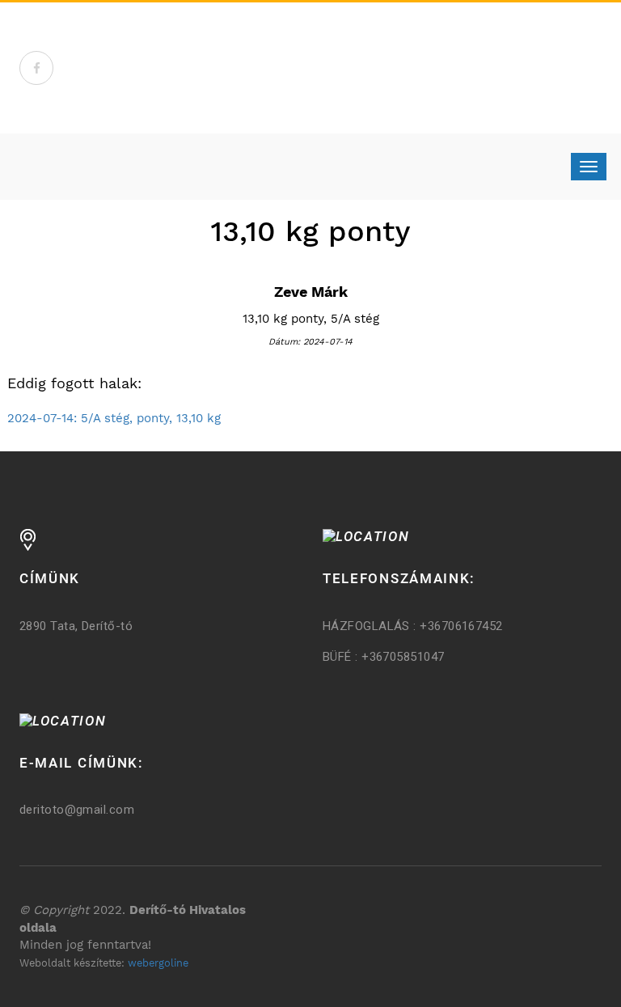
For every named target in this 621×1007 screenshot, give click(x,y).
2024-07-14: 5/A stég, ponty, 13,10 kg (114, 418)
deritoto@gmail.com (76, 809)
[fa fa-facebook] (36, 68)
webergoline (158, 963)
